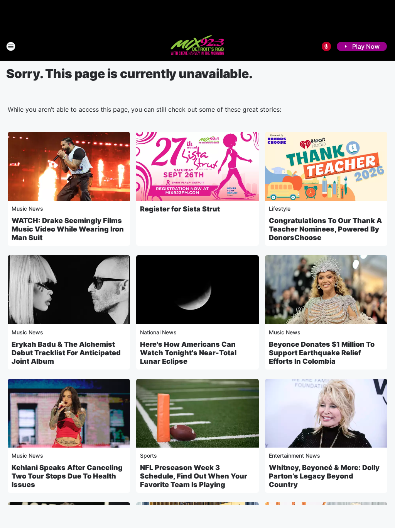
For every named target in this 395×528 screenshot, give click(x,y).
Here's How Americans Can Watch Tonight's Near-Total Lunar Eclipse (188, 352)
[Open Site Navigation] (10, 46)
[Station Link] (197, 46)
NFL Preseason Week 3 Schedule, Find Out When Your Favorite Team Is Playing (193, 476)
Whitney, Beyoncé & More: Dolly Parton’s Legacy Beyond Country (324, 476)
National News (158, 332)
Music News (27, 208)
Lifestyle (279, 208)
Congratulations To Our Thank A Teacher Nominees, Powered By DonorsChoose (325, 229)
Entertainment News (294, 455)
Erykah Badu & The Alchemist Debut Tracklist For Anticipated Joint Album (66, 352)
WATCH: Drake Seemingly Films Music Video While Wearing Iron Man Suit (68, 229)
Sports (148, 455)
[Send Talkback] (326, 46)
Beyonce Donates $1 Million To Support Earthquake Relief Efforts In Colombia (322, 352)
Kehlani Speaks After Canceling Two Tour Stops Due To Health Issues (67, 476)
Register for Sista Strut (180, 209)
